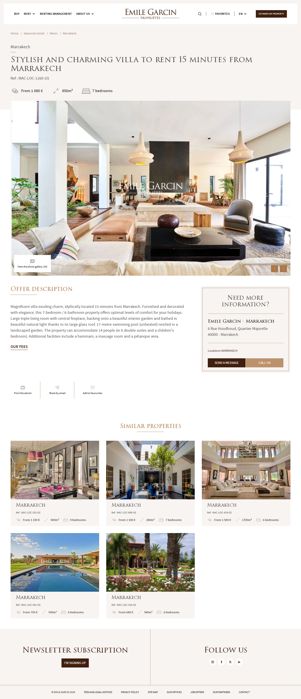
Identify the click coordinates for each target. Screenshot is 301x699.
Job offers (197, 692)
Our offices (174, 692)
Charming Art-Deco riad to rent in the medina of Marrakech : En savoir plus (150, 483)
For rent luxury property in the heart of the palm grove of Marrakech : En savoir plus (55, 483)
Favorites (222, 14)
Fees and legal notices (98, 692)
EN (241, 14)
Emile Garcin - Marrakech (241, 321)
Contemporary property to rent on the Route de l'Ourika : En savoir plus (55, 575)
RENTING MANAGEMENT (56, 14)
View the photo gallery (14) (32, 266)
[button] (274, 268)
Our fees (19, 346)
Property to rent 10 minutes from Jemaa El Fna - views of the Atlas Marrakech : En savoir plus (150, 575)
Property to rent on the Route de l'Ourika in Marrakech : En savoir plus (246, 483)
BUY (16, 14)
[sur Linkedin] (239, 662)
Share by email (57, 393)
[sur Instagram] (212, 662)
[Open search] (200, 14)
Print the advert (23, 393)
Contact (244, 692)
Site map (153, 692)
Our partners (221, 692)
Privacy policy (130, 692)
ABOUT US (83, 14)
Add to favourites (92, 393)
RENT (27, 14)
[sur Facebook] (221, 662)
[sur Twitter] (230, 662)
